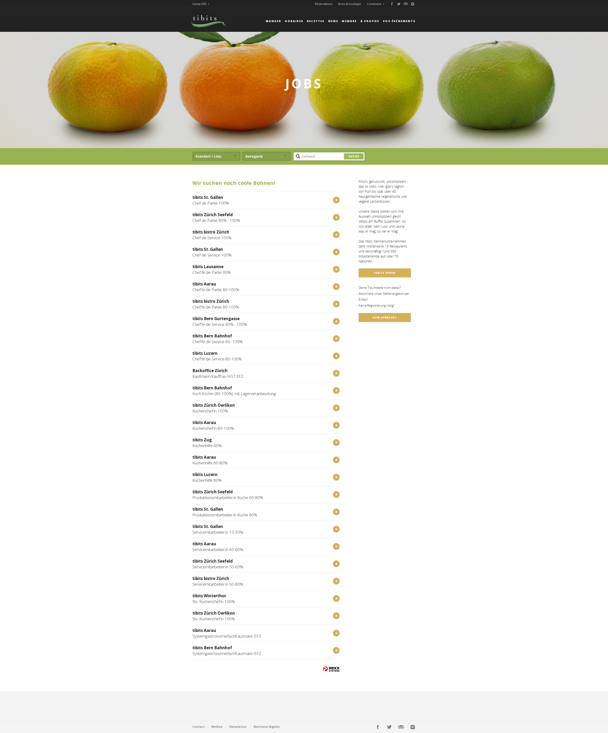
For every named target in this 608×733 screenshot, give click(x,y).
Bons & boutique (349, 4)
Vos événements (399, 21)
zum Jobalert (384, 317)
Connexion (374, 4)
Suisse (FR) (199, 4)
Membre (349, 21)
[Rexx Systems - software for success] (331, 669)
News (333, 21)
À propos (370, 21)
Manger (273, 21)
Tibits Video (385, 273)
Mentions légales (267, 727)
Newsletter (238, 727)
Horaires (294, 21)
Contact (198, 727)
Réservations (323, 4)
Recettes (316, 21)
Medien (217, 727)
